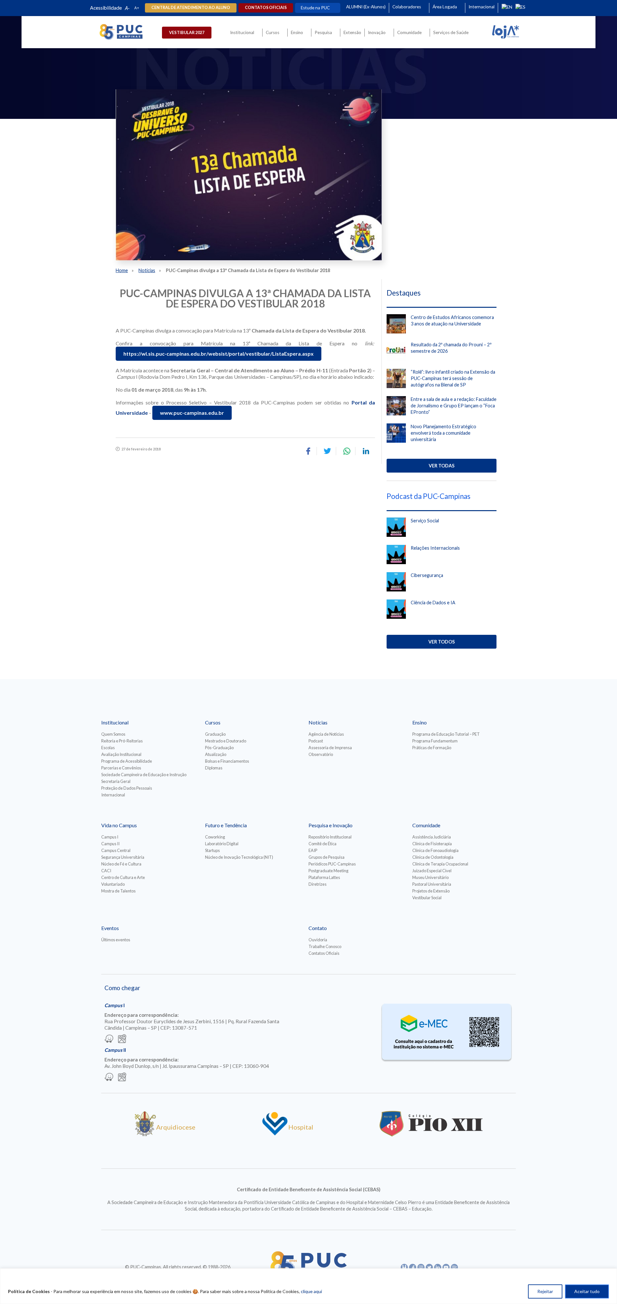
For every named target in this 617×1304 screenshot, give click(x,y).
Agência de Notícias (326, 734)
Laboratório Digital (221, 843)
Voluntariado (113, 884)
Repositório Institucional (330, 836)
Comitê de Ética (322, 843)
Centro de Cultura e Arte (123, 877)
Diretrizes (317, 884)
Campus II (110, 843)
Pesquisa (323, 32)
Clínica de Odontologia (432, 857)
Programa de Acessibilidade (126, 761)
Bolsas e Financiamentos (227, 761)
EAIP (312, 850)
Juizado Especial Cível (432, 870)
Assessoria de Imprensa (330, 747)
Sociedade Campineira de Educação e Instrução (143, 774)
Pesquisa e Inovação (330, 825)
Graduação (215, 734)
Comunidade (409, 32)
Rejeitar (545, 1291)
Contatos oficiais (266, 7)
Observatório (320, 754)
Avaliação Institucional (121, 754)
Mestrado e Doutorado (225, 740)
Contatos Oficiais (323, 953)
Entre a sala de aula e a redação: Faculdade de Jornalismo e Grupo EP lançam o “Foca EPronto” (453, 405)
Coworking (215, 836)
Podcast (315, 740)
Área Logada (445, 6)
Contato (317, 928)
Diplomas (213, 767)
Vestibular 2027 (186, 32)
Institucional (242, 32)
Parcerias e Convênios (121, 767)
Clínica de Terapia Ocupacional (440, 863)
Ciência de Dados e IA (433, 602)
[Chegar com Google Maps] (122, 1039)
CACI (106, 870)
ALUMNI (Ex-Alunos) (366, 6)
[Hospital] (275, 1134)
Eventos (110, 928)
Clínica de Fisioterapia (432, 843)
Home (122, 270)
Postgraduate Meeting (328, 870)
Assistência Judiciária (431, 836)
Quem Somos (113, 734)
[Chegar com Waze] (108, 1039)
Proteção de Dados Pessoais (126, 788)
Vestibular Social (427, 897)
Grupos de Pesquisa (326, 857)
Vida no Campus (119, 825)
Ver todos (441, 641)
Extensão (352, 32)
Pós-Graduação (219, 747)
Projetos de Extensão (431, 890)
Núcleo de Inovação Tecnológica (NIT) (239, 857)
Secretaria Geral (115, 781)
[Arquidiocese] (145, 1134)
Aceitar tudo (587, 1291)
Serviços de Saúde (451, 32)
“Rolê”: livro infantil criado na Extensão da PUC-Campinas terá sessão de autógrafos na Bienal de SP (453, 378)
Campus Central (115, 850)
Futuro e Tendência (226, 825)
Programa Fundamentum (435, 740)
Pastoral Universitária (431, 884)
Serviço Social (425, 520)
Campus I (109, 836)
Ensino (297, 32)
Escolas (108, 747)
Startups (212, 850)
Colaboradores (406, 6)
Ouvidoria (317, 939)
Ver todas (441, 465)
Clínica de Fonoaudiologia (435, 850)
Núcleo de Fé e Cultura (121, 863)
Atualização (215, 754)
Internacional (482, 6)
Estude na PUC (315, 7)
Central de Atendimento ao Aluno (190, 7)
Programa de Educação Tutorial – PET (446, 734)
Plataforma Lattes (324, 877)
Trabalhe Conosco (324, 946)
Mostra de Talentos (118, 890)
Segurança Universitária (122, 857)
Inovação (377, 32)
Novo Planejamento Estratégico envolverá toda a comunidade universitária (443, 433)
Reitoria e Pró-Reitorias (122, 740)
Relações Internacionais (435, 548)
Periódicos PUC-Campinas (332, 863)
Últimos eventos (115, 939)
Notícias (147, 270)
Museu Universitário (430, 877)
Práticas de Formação (431, 747)
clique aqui (311, 1291)
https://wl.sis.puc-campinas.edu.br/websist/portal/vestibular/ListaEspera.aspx (218, 353)
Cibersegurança (427, 575)
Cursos (272, 32)
